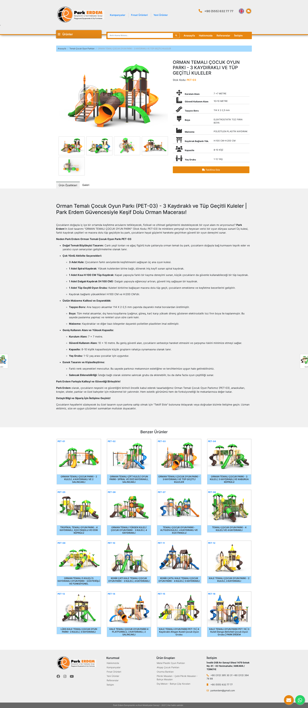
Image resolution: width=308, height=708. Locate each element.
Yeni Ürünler (161, 15)
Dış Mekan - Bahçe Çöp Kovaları (173, 683)
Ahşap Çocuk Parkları (168, 667)
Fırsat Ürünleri (139, 15)
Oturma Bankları (165, 671)
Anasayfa (189, 35)
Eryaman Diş (189, 705)
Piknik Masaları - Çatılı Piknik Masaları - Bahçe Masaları (177, 678)
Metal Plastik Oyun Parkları (171, 663)
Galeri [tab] (85, 185)
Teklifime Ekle (212, 169)
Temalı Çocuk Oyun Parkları (81, 48)
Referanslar (223, 35)
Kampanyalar (117, 15)
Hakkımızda (206, 35)
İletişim (238, 35)
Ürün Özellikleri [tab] (68, 185)
